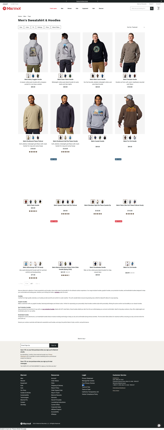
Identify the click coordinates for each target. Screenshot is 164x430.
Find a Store (116, 390)
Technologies (24, 397)
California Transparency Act (90, 392)
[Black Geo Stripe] (125, 201)
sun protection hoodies (48, 309)
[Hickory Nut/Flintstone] (93, 201)
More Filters (55, 27)
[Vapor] (31, 264)
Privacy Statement (87, 378)
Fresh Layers (53, 8)
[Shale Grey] (28, 137)
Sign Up (53, 345)
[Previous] (66, 1)
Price (47, 27)
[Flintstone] (72, 201)
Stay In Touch (55, 393)
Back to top (81, 338)
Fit (33, 27)
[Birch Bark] (98, 201)
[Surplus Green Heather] (38, 76)
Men (62, 8)
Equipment (85, 8)
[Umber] (135, 76)
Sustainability (24, 395)
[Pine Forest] (70, 76)
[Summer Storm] (33, 137)
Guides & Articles (25, 393)
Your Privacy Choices (88, 383)
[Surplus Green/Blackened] (102, 201)
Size (21, 27)
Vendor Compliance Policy (90, 394)
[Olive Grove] (35, 201)
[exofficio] (14, 4)
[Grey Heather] (28, 76)
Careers (22, 402)
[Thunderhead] (31, 201)
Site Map (23, 404)
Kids (77, 8)
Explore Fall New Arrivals (82, 1)
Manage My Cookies (88, 381)
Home (20, 16)
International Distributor (119, 388)
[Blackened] (38, 137)
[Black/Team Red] (40, 201)
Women (70, 8)
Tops (29, 16)
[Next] (97, 1)
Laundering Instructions (58, 402)
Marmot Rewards (56, 395)
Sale (93, 8)
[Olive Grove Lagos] (40, 264)
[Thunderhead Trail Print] (135, 201)
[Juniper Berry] (33, 76)
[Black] (93, 76)
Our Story (23, 390)
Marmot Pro (24, 400)
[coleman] (6, 4)
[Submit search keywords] (151, 8)
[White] (127, 264)
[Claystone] (125, 76)
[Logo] (12, 8)
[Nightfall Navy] (65, 76)
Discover (101, 8)
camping (57, 292)
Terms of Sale (86, 389)
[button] (159, 425)
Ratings (40, 27)
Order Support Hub (56, 390)
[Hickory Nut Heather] (98, 76)
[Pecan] (26, 201)
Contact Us (116, 378)
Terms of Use (86, 387)
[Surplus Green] (58, 201)
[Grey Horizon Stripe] (130, 201)
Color (27, 27)
